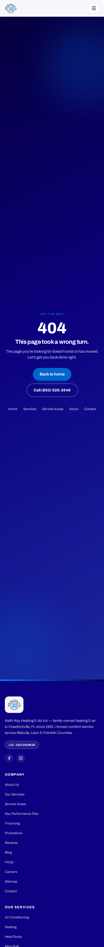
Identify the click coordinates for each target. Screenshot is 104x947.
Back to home (52, 374)
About (73, 409)
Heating (11, 927)
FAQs (9, 862)
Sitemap (11, 881)
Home (12, 409)
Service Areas (52, 409)
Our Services (14, 794)
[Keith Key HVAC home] (10, 8)
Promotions (13, 833)
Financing (12, 823)
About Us (12, 785)
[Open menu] (94, 8)
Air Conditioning (17, 917)
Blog (8, 852)
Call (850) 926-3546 (52, 390)
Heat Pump (13, 937)
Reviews (11, 843)
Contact (90, 409)
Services (29, 409)
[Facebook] (9, 758)
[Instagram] (20, 758)
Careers (11, 872)
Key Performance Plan (22, 814)
